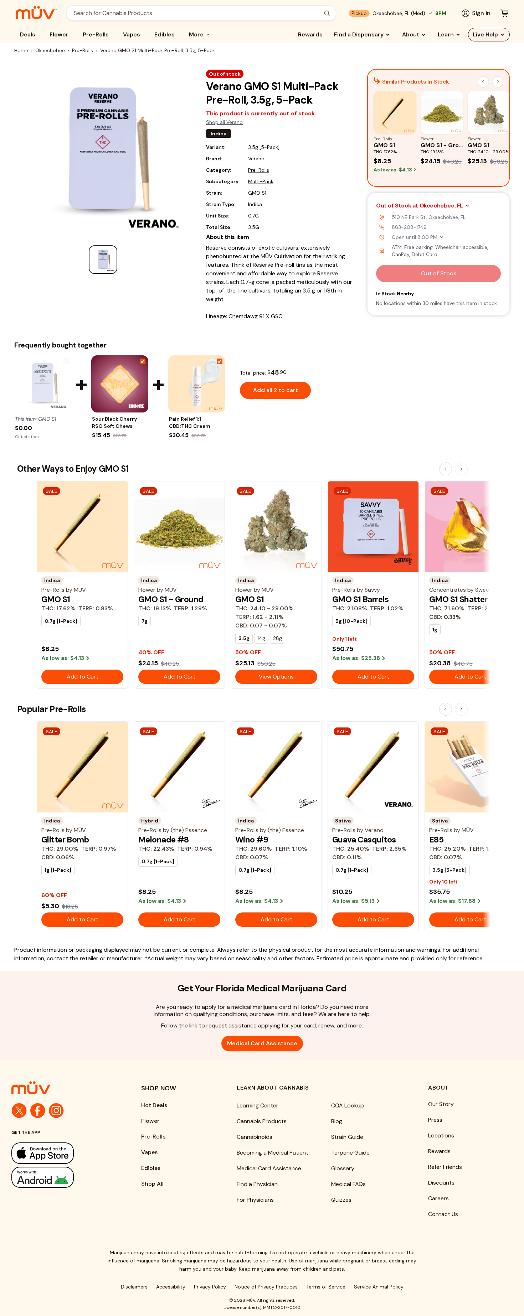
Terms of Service (325, 1287)
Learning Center (257, 1105)
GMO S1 (55, 599)
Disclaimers (134, 1287)
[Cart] (504, 13)
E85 (436, 839)
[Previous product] (445, 468)
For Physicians (255, 1200)
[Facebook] (38, 1111)
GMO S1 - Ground (170, 599)
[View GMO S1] (42, 383)
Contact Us (443, 1214)
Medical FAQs (348, 1184)
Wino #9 (251, 839)
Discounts (441, 1182)
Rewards (310, 34)
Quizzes (341, 1200)
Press (435, 1120)
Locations (441, 1135)
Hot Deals (154, 1105)
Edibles (164, 34)
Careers (438, 1198)
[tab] (103, 259)
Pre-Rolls (96, 34)
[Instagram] (56, 1111)
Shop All (152, 1183)
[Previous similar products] (483, 81)
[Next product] (461, 468)
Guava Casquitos (364, 839)
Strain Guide (347, 1137)
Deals (27, 34)
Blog (336, 1121)
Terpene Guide (350, 1152)
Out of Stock (438, 273)
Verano (256, 158)
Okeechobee (50, 50)
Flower (59, 34)
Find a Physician (257, 1184)
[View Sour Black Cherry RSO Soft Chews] (119, 383)
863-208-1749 (409, 227)
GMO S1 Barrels (360, 599)
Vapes (131, 34)
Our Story (441, 1104)
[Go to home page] (62, 1087)
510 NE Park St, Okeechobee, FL (429, 217)
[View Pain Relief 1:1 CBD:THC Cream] (196, 383)
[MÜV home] (36, 12)
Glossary (342, 1168)
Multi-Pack (260, 181)
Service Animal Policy (379, 1287)
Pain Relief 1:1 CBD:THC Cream (189, 422)
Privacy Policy (210, 1287)
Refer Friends (445, 1167)
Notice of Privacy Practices (266, 1287)
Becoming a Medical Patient (272, 1152)
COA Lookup (347, 1105)
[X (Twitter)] (19, 1111)
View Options (276, 676)
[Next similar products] (497, 81)
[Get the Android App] (62, 1177)
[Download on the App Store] (62, 1153)
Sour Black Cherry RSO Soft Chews (114, 422)
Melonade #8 (163, 839)
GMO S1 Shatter (458, 599)
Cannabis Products (262, 1121)
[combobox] (197, 13)
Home (21, 50)
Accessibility (170, 1287)
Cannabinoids (254, 1137)
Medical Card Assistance (262, 1043)
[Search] (327, 13)
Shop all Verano (224, 122)
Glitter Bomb (65, 839)
